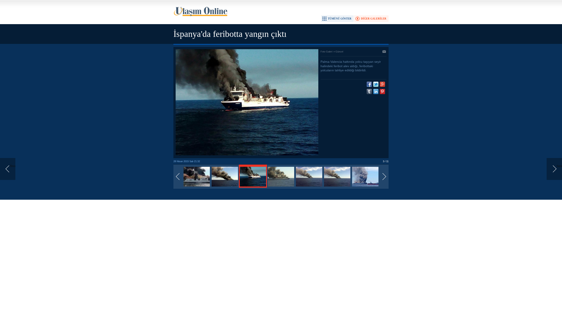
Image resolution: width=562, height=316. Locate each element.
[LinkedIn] (375, 91)
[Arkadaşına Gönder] (384, 52)
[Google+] (382, 84)
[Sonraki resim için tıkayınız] (247, 154)
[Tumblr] (369, 91)
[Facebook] (369, 84)
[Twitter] (375, 84)
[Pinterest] (382, 91)
